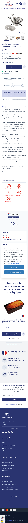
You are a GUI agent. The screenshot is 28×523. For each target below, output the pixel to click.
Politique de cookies (13, 263)
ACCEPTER (14, 267)
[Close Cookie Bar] (25, 246)
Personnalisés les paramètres (14, 272)
